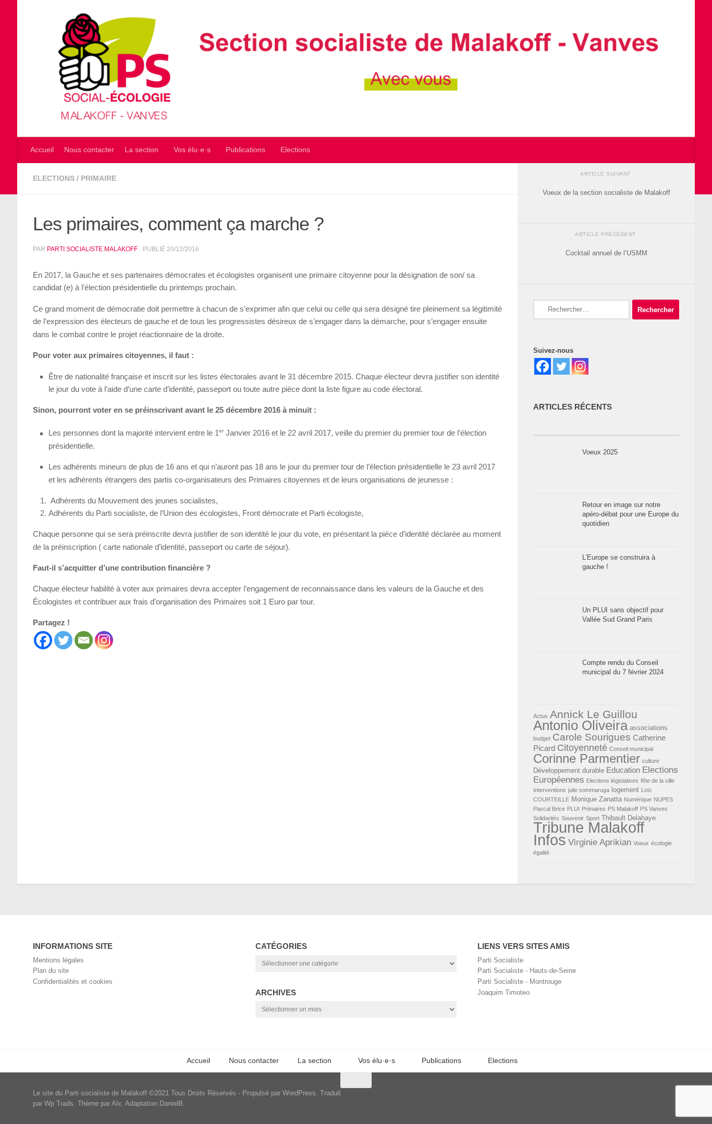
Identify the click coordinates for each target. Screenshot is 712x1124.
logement (625, 790)
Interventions (549, 790)
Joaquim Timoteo (503, 992)
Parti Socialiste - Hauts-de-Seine (526, 970)
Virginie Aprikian (599, 842)
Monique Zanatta (596, 799)
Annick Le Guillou (593, 714)
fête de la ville (657, 780)
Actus (540, 716)
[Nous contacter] (677, 1097)
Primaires (594, 809)
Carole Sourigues (592, 737)
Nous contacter (89, 150)
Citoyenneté (582, 748)
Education (623, 769)
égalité (541, 852)
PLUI (573, 809)
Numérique (638, 799)
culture (650, 761)
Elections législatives (612, 780)
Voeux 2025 (600, 452)
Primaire (98, 178)
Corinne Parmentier (586, 758)
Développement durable (568, 770)
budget (541, 738)
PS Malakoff (623, 809)
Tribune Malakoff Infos (588, 833)
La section (141, 150)
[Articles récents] (569, 426)
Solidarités (546, 818)
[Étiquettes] (642, 426)
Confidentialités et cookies (73, 981)
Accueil (42, 150)
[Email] (84, 640)
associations (649, 728)
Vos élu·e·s (192, 150)
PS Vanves (654, 809)
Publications (245, 150)
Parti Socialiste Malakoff (92, 249)
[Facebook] (43, 640)
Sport (592, 818)
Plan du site (51, 970)
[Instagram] (104, 640)
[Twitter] (63, 640)
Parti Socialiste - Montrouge (519, 981)
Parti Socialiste (500, 960)
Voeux (641, 843)
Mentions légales (58, 960)
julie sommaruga (588, 790)
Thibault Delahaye (628, 818)
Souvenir (572, 818)
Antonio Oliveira (580, 725)
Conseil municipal (631, 749)
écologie (661, 843)
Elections (295, 150)
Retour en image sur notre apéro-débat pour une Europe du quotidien (630, 514)
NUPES (663, 799)
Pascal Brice (549, 809)
